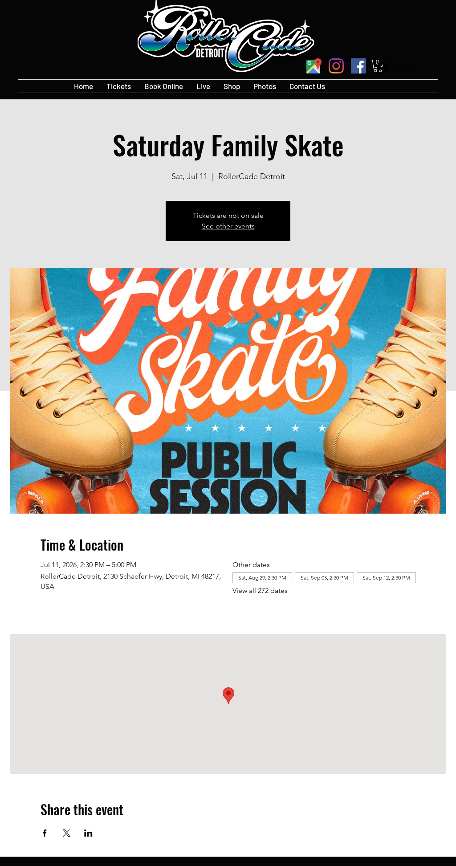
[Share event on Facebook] (45, 833)
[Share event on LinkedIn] (88, 833)
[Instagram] (336, 66)
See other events (228, 226)
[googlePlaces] (314, 66)
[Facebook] (358, 66)
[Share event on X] (66, 833)
